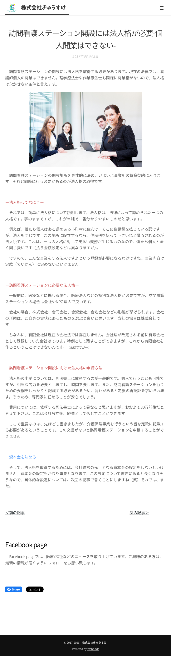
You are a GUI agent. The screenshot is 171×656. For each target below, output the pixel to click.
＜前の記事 (15, 512)
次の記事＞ (139, 512)
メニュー (161, 8)
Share (16, 589)
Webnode (93, 649)
